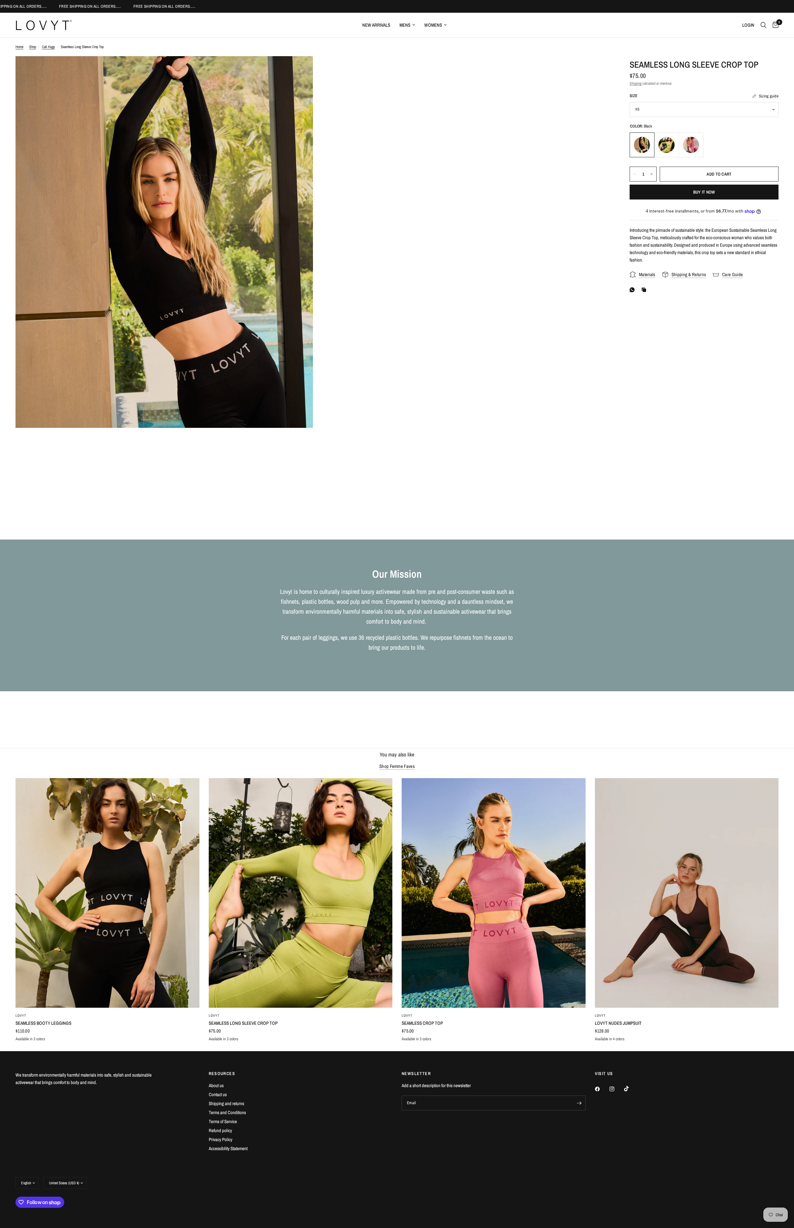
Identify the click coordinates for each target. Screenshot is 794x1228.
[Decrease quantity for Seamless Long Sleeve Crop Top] (634, 174)
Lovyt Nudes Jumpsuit (618, 1023)
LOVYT (21, 1015)
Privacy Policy (220, 1139)
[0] (773, 25)
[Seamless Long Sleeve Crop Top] (301, 893)
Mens (404, 25)
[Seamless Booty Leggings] (107, 893)
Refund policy (220, 1130)
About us (216, 1085)
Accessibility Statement (228, 1148)
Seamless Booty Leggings (43, 1023)
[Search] (763, 25)
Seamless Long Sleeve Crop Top (243, 1023)
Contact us (218, 1094)
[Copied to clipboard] (645, 290)
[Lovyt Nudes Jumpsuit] (687, 893)
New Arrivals (376, 25)
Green (666, 144)
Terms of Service (223, 1121)
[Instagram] (616, 1089)
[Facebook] (602, 1089)
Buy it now (704, 192)
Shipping (635, 83)
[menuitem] (376, 25)
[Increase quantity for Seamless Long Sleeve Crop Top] (651, 174)
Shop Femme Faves (397, 766)
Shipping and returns (226, 1103)
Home (19, 46)
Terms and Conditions (227, 1112)
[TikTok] (631, 1089)
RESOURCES (222, 1073)
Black (642, 144)
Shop (32, 46)
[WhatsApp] (633, 290)
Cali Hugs (48, 46)
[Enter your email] (579, 1103)
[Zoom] (300, 69)
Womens (433, 25)
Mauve (691, 144)
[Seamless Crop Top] (494, 893)
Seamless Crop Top (422, 1023)
